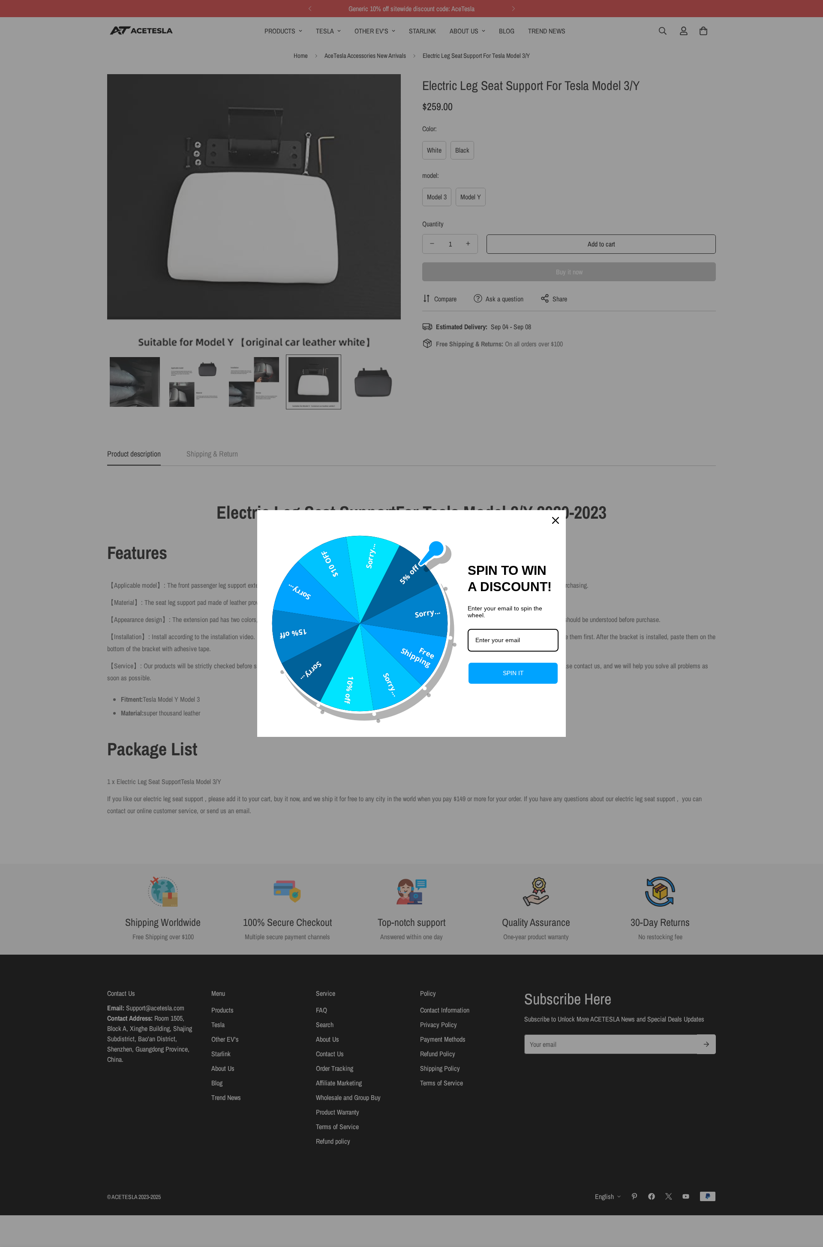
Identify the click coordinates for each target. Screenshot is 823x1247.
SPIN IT (513, 673)
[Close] (555, 520)
